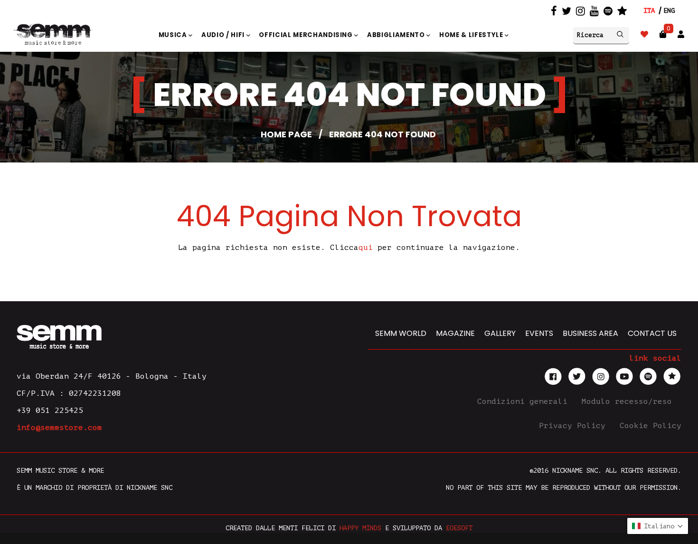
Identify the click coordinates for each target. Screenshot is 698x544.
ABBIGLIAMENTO (396, 34)
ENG (669, 11)
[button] (657, 526)
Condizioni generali (524, 401)
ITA (649, 11)
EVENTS (539, 333)
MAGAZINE (455, 333)
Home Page (286, 134)
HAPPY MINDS (360, 528)
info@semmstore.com (59, 427)
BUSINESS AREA (590, 333)
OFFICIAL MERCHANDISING (306, 34)
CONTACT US (652, 333)
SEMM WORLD (400, 333)
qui (365, 247)
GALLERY (500, 333)
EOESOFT (459, 528)
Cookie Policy (650, 425)
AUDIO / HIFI (223, 34)
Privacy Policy (574, 425)
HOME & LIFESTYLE (472, 34)
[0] (663, 34)
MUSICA (174, 34)
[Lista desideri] (644, 34)
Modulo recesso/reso (629, 401)
